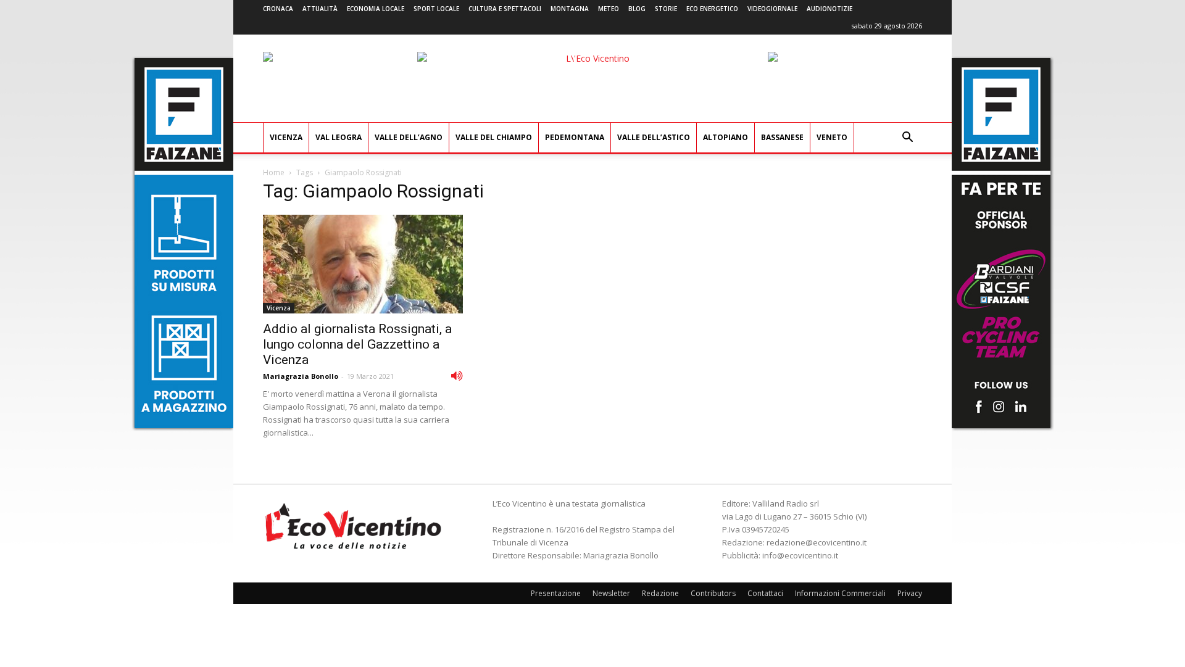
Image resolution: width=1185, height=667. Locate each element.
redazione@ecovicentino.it (817, 542)
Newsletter (611, 593)
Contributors (713, 593)
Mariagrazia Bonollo (300, 376)
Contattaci (765, 593)
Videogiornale (772, 8)
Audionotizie (829, 8)
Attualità (320, 8)
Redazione (660, 593)
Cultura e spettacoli (504, 8)
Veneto (832, 137)
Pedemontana (574, 137)
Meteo (608, 8)
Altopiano (725, 137)
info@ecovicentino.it (800, 555)
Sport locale (436, 8)
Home (274, 172)
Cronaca (278, 8)
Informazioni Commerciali (840, 593)
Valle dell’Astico (653, 137)
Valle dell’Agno (409, 137)
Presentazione (556, 593)
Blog (637, 8)
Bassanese (782, 137)
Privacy (909, 593)
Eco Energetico (712, 8)
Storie (666, 8)
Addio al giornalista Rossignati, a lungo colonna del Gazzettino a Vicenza (357, 344)
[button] (907, 138)
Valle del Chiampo (493, 137)
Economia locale (375, 8)
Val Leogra (338, 137)
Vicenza (286, 137)
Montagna (570, 8)
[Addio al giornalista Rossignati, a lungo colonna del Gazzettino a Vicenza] (363, 264)
